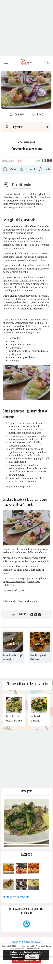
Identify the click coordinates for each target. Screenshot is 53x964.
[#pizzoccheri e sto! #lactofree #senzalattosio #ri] (26, 821)
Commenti (22, 614)
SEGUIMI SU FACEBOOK (16, 897)
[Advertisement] (26, 27)
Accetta (32, 957)
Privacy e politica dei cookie (26, 941)
